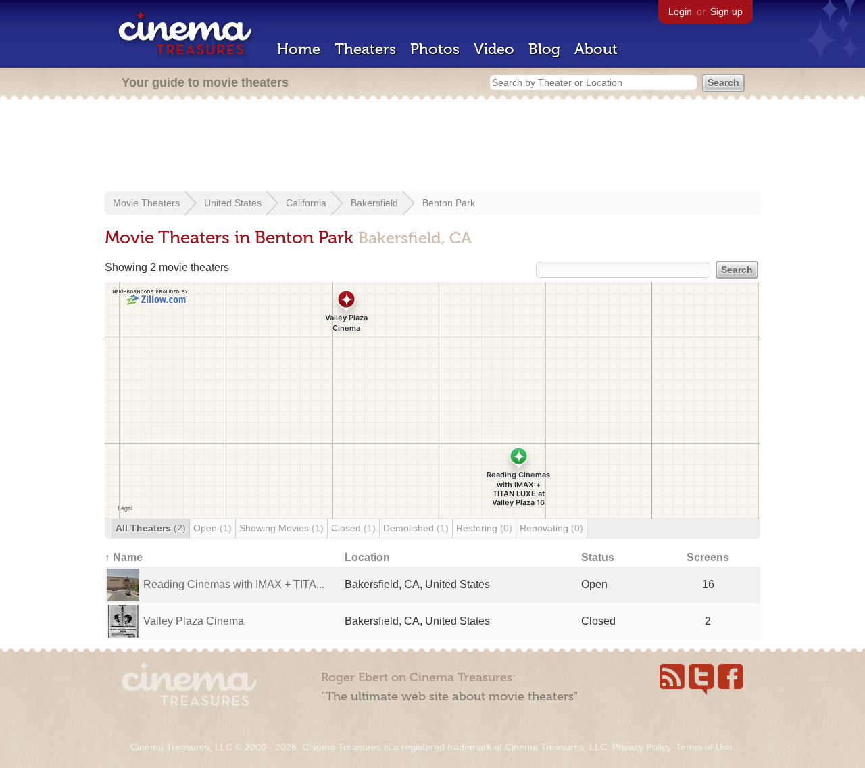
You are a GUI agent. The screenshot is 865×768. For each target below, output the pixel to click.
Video (494, 49)
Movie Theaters (146, 202)
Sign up (726, 11)
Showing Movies (281, 528)
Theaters (365, 49)
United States (233, 202)
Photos (435, 49)
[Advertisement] (432, 146)
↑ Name (124, 557)
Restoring (484, 528)
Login (680, 11)
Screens (708, 557)
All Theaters (151, 528)
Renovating (551, 528)
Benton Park (448, 202)
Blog (544, 49)
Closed (353, 528)
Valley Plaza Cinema (193, 621)
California (306, 202)
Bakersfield (374, 202)
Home (298, 49)
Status (597, 557)
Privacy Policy (641, 747)
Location (367, 557)
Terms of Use (704, 747)
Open (212, 528)
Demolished (416, 528)
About (596, 49)
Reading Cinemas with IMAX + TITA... (233, 584)
